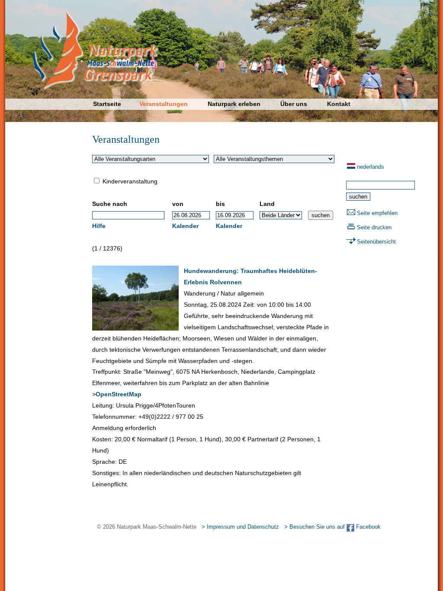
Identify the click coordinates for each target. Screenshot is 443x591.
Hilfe (99, 225)
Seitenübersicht (376, 241)
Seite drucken (374, 227)
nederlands (370, 167)
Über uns (293, 103)
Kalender (185, 225)
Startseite (107, 103)
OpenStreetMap (118, 394)
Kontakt (338, 103)
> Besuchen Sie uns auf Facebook (332, 527)
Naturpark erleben (234, 103)
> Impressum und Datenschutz (240, 527)
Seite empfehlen (377, 213)
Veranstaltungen (163, 103)
